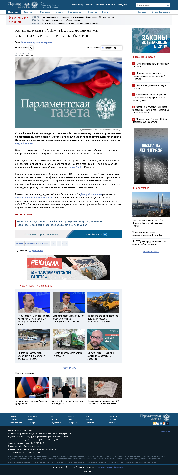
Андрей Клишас (24, 143)
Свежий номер (77, 5)
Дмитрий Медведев (91, 194)
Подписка (99, 5)
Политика (13, 12)
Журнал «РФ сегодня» (116, 5)
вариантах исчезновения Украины (33, 197)
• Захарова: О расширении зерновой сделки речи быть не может (52, 225)
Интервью (72, 423)
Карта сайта (165, 431)
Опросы (71, 416)
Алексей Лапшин (27, 55)
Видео (53, 416)
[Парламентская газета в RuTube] (167, 423)
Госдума (142, 12)
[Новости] (107, 48)
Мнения (71, 419)
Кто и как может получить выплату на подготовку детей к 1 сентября (148, 76)
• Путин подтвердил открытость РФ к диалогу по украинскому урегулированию (60, 221)
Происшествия (75, 12)
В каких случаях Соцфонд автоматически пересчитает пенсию (65, 23)
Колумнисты (91, 423)
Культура (92, 12)
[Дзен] (117, 48)
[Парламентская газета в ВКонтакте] (157, 423)
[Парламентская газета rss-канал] (154, 423)
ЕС (59, 243)
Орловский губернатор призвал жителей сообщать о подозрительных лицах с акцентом (150, 109)
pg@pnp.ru (36, 452)
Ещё (104, 12)
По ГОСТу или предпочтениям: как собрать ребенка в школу (149, 243)
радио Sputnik (76, 167)
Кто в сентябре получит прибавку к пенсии (56, 20)
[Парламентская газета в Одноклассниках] (164, 423)
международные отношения (37, 243)
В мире (59, 12)
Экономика (29, 12)
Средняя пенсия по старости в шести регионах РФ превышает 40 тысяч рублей (73, 17)
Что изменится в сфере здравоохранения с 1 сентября (147, 233)
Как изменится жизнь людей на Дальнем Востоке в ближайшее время (148, 223)
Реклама (112, 419)
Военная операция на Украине (36, 42)
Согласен (89, 471)
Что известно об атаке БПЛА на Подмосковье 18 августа (149, 120)
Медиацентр (56, 423)
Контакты (113, 416)
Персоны (55, 419)
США (54, 243)
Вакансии (113, 423)
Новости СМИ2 (68, 367)
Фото (88, 416)
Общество (45, 12)
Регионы (89, 419)
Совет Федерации (161, 12)
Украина (19, 243)
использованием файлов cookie (110, 467)
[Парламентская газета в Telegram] (161, 423)
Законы (89, 5)
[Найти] (168, 5)
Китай (64, 243)
